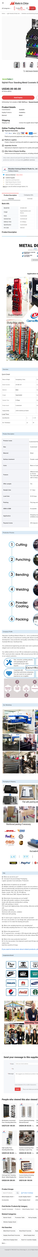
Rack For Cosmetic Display (28, 1240)
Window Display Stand (9, 1222)
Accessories (5, 1200)
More (3, 1243)
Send (17, 1089)
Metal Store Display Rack (10, 1240)
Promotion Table (19, 1217)
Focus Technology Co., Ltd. (23, 1249)
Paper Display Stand (24, 1200)
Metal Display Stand (7, 1196)
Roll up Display (32, 1217)
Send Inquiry (18, 97)
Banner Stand (7, 1217)
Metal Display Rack (29, 1235)
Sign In (5, 186)
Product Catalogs (28, 1193)
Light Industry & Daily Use (13, 13)
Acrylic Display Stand (25, 1196)
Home (3, 13)
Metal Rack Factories (9, 1231)
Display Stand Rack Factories (11, 1235)
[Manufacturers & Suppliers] (19, 3)
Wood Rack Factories (25, 1231)
